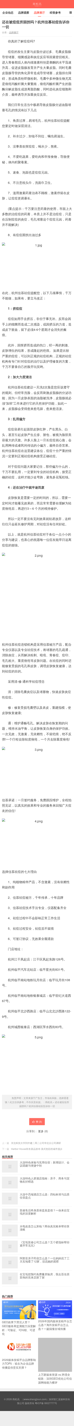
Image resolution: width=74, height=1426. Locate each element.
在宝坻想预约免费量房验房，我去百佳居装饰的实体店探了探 (44, 1276)
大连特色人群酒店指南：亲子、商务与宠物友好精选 (44, 1180)
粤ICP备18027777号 (46, 1403)
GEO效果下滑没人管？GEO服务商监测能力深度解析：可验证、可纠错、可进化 (19, 1328)
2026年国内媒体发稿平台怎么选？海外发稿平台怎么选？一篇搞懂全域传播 (55, 1325)
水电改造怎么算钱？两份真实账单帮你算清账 (44, 1228)
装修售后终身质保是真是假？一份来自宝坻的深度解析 (44, 1212)
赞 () (39, 1121)
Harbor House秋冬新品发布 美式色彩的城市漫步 (36, 1148)
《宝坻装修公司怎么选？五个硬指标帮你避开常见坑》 (44, 1244)
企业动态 (7, 12)
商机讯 (37, 4)
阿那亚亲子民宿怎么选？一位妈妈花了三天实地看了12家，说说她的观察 (44, 1260)
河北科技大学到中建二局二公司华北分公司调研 (36, 1143)
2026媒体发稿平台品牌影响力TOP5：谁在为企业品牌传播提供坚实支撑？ (19, 1363)
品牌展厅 (39, 12)
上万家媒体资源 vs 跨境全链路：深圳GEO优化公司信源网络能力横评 (55, 1378)
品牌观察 (23, 12)
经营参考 (55, 12)
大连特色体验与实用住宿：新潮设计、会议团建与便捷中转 (44, 1164)
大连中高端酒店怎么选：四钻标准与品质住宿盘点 (44, 1196)
